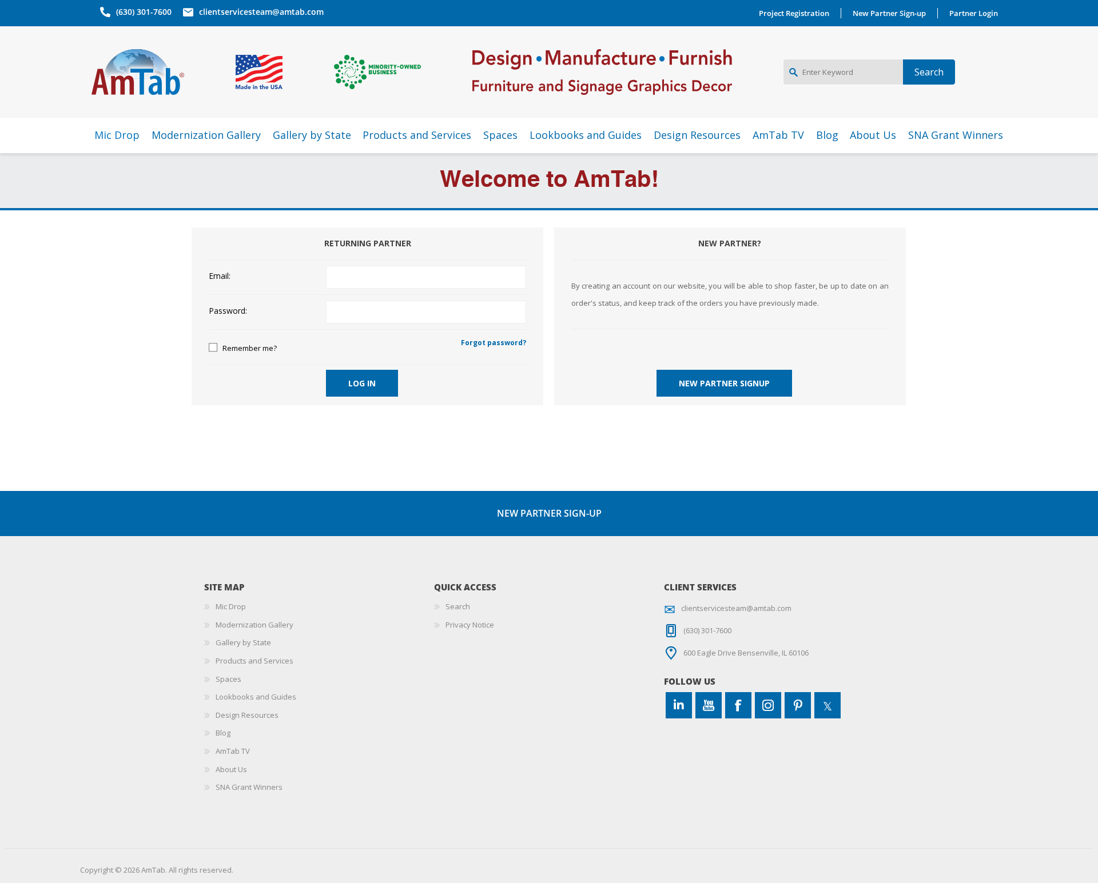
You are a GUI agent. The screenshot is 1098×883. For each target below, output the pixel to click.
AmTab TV (233, 751)
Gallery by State (243, 642)
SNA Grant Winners (249, 787)
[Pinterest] (798, 705)
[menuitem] (319, 607)
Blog (223, 733)
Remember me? (249, 348)
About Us (231, 769)
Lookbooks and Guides (256, 697)
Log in (362, 383)
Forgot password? (493, 342)
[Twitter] (827, 705)
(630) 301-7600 (144, 11)
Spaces (228, 679)
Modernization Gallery (254, 625)
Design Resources (247, 715)
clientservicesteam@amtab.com (261, 11)
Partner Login (973, 13)
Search (457, 606)
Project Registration (794, 13)
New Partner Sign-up (889, 13)
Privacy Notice (469, 625)
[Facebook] (738, 705)
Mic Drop (231, 606)
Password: (228, 311)
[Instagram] (768, 705)
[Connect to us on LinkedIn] (679, 705)
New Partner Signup (724, 383)
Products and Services (254, 661)
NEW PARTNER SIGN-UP (549, 513)
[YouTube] (708, 705)
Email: (219, 276)
